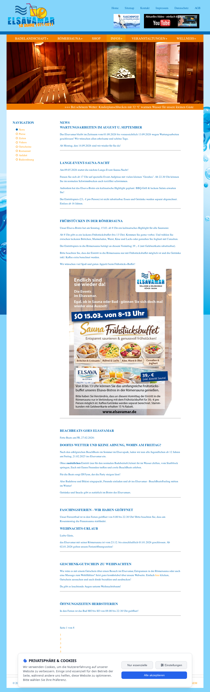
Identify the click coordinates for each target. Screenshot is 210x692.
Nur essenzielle (137, 665)
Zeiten (22, 138)
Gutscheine (25, 146)
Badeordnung (26, 159)
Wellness (186, 38)
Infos (116, 38)
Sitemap (129, 8)
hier (157, 575)
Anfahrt (23, 155)
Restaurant (25, 151)
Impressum (162, 8)
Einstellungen (173, 665)
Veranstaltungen (149, 38)
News (22, 129)
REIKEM (192, 683)
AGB (197, 8)
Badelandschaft (31, 38)
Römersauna (70, 38)
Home (115, 8)
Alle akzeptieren (154, 675)
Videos (23, 142)
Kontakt (145, 8)
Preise (22, 134)
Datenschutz (181, 8)
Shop (96, 38)
